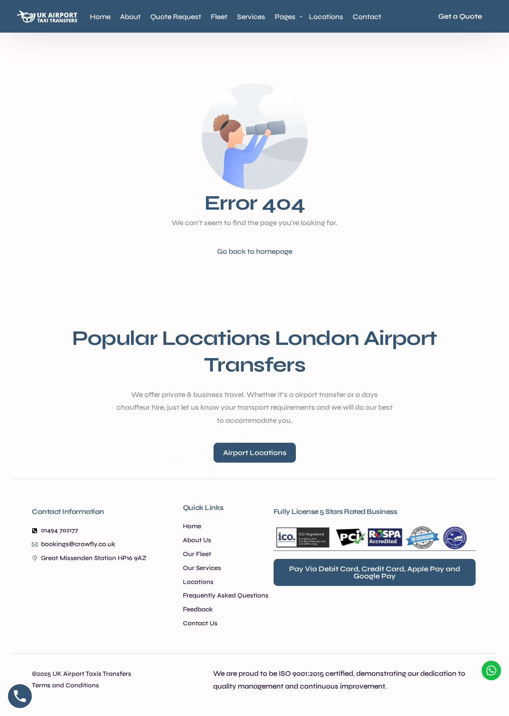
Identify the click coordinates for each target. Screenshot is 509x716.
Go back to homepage (254, 251)
